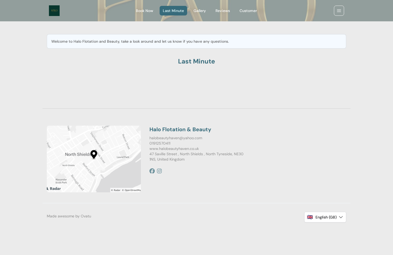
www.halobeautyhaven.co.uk (174, 148)
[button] (325, 217)
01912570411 (159, 143)
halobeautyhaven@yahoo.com (175, 138)
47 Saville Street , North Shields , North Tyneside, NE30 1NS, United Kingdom (196, 157)
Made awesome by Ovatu (69, 216)
